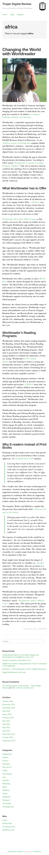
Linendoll (40, 562)
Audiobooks (7, 754)
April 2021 (6, 731)
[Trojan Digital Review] (42, 7)
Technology (6, 803)
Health (4, 770)
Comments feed (8, 827)
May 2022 (6, 721)
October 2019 (7, 737)
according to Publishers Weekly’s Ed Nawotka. (21, 116)
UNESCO (29, 384)
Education (28, 629)
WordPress (38, 851)
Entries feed (7, 823)
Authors (5, 757)
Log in (4, 820)
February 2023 (8, 718)
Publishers (6, 797)
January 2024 (7, 701)
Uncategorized (8, 807)
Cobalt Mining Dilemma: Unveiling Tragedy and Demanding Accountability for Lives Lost (20, 656)
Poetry (4, 794)
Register (20, 15)
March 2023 (7, 714)
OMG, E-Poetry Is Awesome (22, 688)
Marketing (6, 784)
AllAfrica (35, 202)
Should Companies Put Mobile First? (16, 660)
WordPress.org (8, 830)
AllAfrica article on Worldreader (16, 143)
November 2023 (8, 708)
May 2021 (6, 727)
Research (6, 800)
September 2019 (8, 741)
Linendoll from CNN (24, 458)
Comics (5, 761)
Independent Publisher (15, 851)
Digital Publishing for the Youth (14, 672)
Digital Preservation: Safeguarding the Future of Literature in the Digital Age (24, 665)
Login (12, 15)
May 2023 (6, 711)
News (35, 629)
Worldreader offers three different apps (19, 219)
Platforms (6, 790)
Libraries (5, 780)
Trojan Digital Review (16, 4)
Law (4, 777)
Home (4, 15)
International (7, 774)
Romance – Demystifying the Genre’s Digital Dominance (24, 669)
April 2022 (6, 724)
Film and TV (7, 767)
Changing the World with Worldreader (21, 51)
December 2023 (8, 704)
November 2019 (8, 734)
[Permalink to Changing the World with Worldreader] (24, 102)
